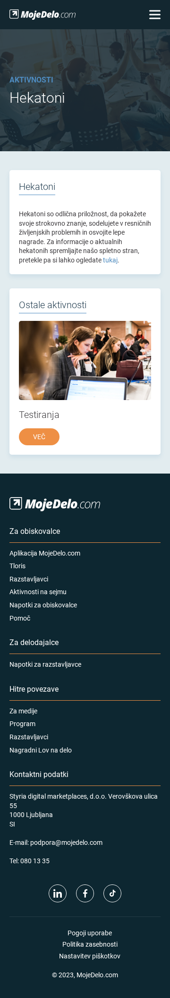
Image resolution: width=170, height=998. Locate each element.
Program (22, 723)
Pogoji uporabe (90, 932)
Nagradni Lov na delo (40, 749)
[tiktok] (112, 893)
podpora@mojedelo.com (66, 842)
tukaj (110, 259)
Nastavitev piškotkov (89, 955)
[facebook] (85, 893)
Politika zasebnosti (90, 944)
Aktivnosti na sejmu (38, 591)
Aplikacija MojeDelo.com (44, 552)
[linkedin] (58, 893)
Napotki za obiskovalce (43, 604)
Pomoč (19, 618)
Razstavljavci (28, 578)
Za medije (23, 710)
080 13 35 (35, 860)
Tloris (17, 565)
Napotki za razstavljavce (45, 664)
